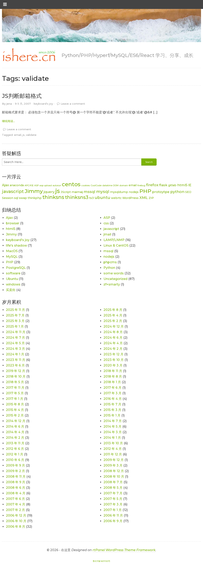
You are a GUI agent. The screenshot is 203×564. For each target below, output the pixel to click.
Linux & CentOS (115, 245)
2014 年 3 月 (112, 432)
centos (71, 184)
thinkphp (35, 198)
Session (7, 198)
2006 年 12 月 (16, 515)
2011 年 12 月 (112, 454)
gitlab (172, 185)
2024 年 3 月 (15, 349)
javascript (13, 191)
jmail (107, 234)
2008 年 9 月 (15, 482)
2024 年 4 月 (113, 343)
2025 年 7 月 (15, 315)
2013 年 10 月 (113, 443)
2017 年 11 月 (15, 387)
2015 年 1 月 (112, 415)
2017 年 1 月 (14, 399)
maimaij (77, 192)
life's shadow (16, 245)
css (106, 223)
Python (109, 268)
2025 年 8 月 (112, 310)
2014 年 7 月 (112, 421)
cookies (85, 185)
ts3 (91, 198)
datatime (107, 185)
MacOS (12, 251)
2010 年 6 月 (15, 460)
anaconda (17, 185)
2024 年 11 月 (15, 332)
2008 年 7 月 (113, 482)
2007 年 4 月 (15, 504)
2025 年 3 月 (15, 321)
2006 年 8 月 (15, 526)
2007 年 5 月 (112, 499)
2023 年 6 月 (15, 365)
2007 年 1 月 (112, 510)
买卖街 (10, 290)
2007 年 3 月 (113, 504)
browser (12, 223)
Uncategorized (115, 279)
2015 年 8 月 (15, 404)
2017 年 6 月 (112, 387)
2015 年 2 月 (15, 415)
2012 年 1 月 (14, 454)
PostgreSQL (16, 268)
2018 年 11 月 (112, 371)
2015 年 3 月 (112, 410)
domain (123, 185)
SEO (188, 192)
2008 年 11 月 (16, 476)
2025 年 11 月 (15, 310)
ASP (36, 185)
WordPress (130, 198)
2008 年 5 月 (113, 488)
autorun (57, 185)
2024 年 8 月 (113, 332)
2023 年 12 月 (113, 354)
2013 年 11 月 (15, 443)
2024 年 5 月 (15, 343)
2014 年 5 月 (112, 426)
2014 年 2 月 (15, 438)
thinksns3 (76, 197)
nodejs (134, 192)
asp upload (45, 185)
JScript (66, 192)
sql (16, 198)
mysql (102, 191)
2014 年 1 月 (112, 438)
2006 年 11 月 (113, 515)
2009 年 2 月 (15, 471)
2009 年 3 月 (113, 465)
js (24, 134)
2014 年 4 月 (15, 432)
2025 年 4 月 (112, 315)
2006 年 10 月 (16, 521)
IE (190, 185)
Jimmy (34, 191)
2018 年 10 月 (16, 376)
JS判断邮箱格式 (22, 96)
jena (9, 103)
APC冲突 (29, 185)
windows (13, 284)
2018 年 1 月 (112, 382)
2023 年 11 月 (15, 360)
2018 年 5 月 (15, 382)
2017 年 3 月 (112, 393)
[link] (29, 55)
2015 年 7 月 (112, 404)
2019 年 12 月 (15, 371)
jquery (49, 192)
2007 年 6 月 (15, 499)
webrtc (116, 198)
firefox (152, 185)
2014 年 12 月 (15, 421)
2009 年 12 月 (113, 460)
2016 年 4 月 (112, 399)
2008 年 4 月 (15, 493)
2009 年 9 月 (15, 465)
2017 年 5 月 (15, 393)
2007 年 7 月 (113, 493)
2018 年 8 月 (112, 376)
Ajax (5, 185)
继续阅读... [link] (8, 121)
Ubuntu (12, 279)
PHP (145, 191)
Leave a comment (73, 103)
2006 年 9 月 (113, 521)
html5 (182, 185)
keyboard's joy (43, 103)
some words (113, 273)
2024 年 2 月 (113, 349)
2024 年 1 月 (15, 354)
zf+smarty (111, 284)
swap (23, 198)
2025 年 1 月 (15, 326)
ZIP (151, 198)
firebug (141, 185)
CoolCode (96, 185)
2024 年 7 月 (15, 337)
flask (163, 185)
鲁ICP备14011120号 (101, 561)
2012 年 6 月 (15, 449)
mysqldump (119, 192)
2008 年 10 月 (113, 476)
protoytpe (160, 192)
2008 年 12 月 (113, 471)
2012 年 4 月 (112, 449)
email (17, 134)
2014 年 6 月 (15, 426)
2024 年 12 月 (113, 326)
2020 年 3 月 (113, 365)
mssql (89, 191)
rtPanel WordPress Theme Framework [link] (124, 550)
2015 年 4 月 (15, 410)
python (177, 191)
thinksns (53, 197)
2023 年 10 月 (113, 360)
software (13, 273)
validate (31, 134)
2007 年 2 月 (15, 510)
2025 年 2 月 (112, 321)
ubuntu (102, 197)
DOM (116, 185)
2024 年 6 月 (113, 337)
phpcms (110, 262)
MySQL (12, 256)
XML (143, 197)
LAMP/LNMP (113, 240)
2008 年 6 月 (15, 488)
